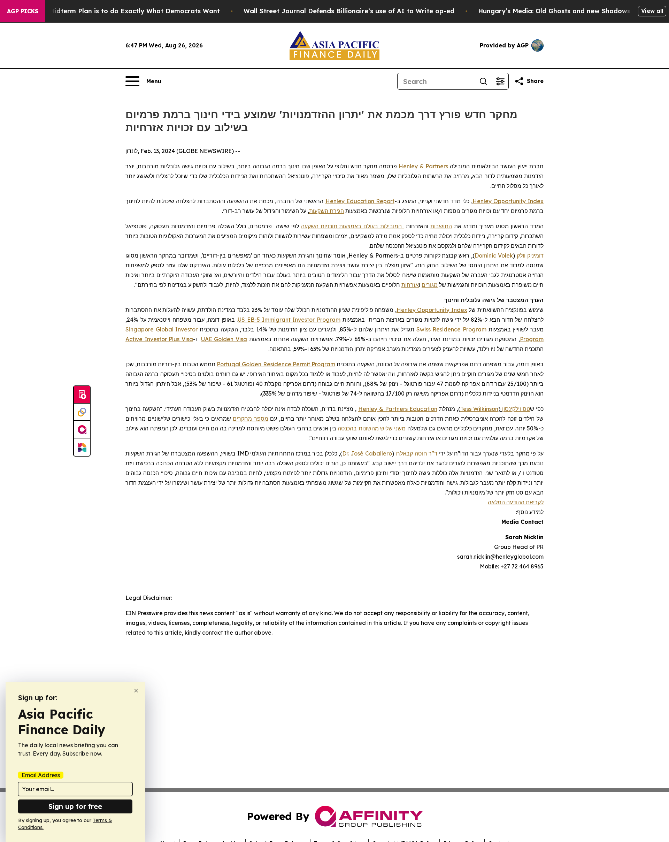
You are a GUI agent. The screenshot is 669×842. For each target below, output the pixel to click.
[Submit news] (82, 395)
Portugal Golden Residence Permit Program (276, 364)
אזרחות (410, 284)
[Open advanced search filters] (500, 81)
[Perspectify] (82, 412)
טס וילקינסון (516, 408)
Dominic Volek (494, 255)
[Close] (136, 690)
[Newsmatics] (82, 447)
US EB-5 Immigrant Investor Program (289, 319)
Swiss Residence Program (451, 329)
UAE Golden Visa (224, 339)
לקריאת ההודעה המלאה (516, 502)
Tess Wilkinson (479, 408)
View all (652, 10)
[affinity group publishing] (82, 429)
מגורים (430, 284)
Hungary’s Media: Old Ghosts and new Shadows (554, 11)
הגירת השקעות (326, 210)
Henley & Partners (423, 166)
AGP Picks (22, 11)
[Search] (483, 81)
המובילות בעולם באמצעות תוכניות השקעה (352, 226)
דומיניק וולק (530, 255)
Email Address (41, 775)
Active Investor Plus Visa (159, 339)
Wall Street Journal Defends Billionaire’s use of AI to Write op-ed (349, 11)
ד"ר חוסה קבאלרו (416, 453)
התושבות (441, 226)
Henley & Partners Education (397, 408)
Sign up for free (75, 806)
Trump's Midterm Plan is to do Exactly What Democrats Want (121, 11)
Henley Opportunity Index (508, 201)
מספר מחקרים (250, 418)
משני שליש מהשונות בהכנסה (372, 428)
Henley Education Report (359, 201)
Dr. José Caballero (367, 453)
